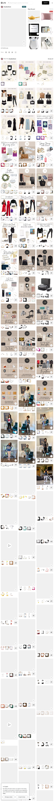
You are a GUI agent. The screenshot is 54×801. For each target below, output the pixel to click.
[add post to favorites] (24, 44)
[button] (52, 3)
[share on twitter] (12, 52)
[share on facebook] (6, 52)
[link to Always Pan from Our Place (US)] (34, 16)
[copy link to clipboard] (15, 52)
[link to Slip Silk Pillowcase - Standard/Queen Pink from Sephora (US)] (47, 16)
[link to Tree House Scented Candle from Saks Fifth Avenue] (34, 30)
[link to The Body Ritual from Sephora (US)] (47, 30)
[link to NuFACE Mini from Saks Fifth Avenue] (34, 43)
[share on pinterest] (9, 52)
